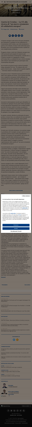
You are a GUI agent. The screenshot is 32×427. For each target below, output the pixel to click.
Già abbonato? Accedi (16, 231)
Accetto (16, 228)
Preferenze (16, 225)
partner (19, 214)
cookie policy (13, 213)
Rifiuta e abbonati (26, 195)
